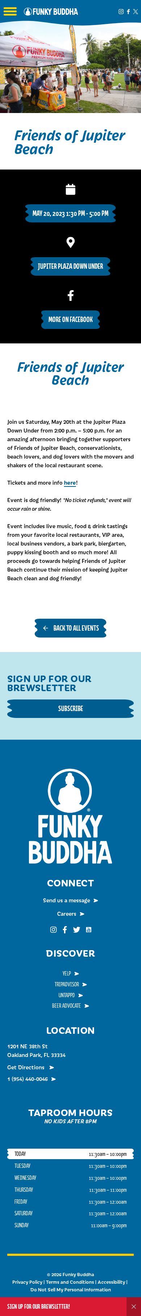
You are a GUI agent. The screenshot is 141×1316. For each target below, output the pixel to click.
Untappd (67, 995)
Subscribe (70, 708)
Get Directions (26, 1067)
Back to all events (76, 628)
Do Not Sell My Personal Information (70, 1289)
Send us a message (66, 900)
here (70, 482)
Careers (66, 913)
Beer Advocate (66, 1005)
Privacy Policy (27, 1282)
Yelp (67, 973)
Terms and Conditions (70, 1282)
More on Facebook (70, 319)
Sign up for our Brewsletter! (38, 1306)
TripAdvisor (67, 984)
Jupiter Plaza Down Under (70, 266)
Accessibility (111, 1282)
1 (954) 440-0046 (27, 1078)
